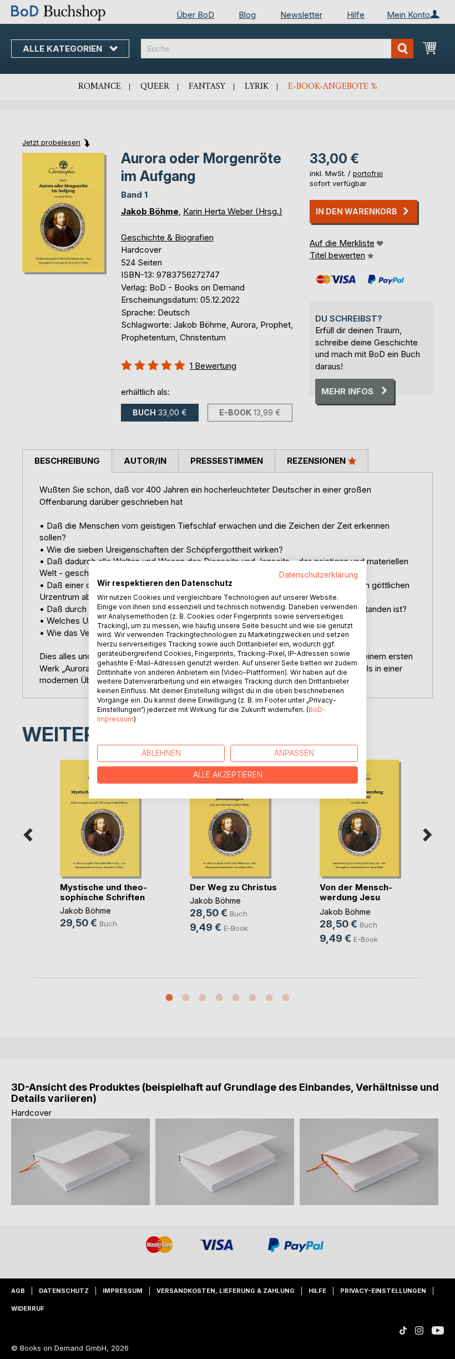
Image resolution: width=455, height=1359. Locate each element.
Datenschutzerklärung (318, 574)
